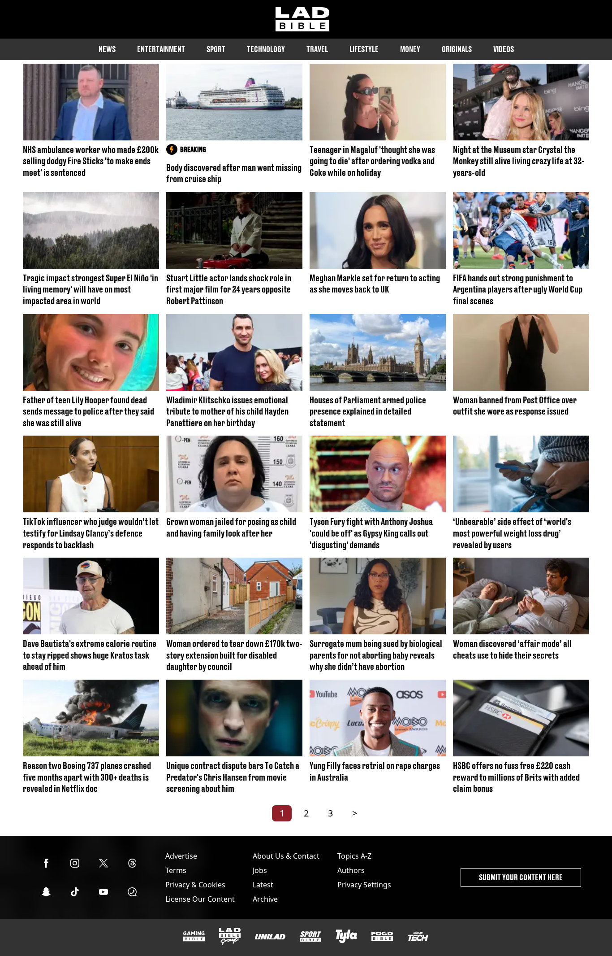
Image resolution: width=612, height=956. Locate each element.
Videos (503, 49)
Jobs (260, 870)
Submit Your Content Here (521, 877)
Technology (266, 49)
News (107, 49)
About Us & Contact (286, 856)
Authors (351, 870)
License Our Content (200, 899)
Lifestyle (364, 49)
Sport (216, 49)
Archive (265, 899)
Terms (175, 870)
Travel (317, 49)
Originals (457, 49)
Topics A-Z (354, 856)
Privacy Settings (364, 885)
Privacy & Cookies (195, 885)
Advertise (181, 856)
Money (410, 49)
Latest (263, 885)
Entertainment (161, 49)
